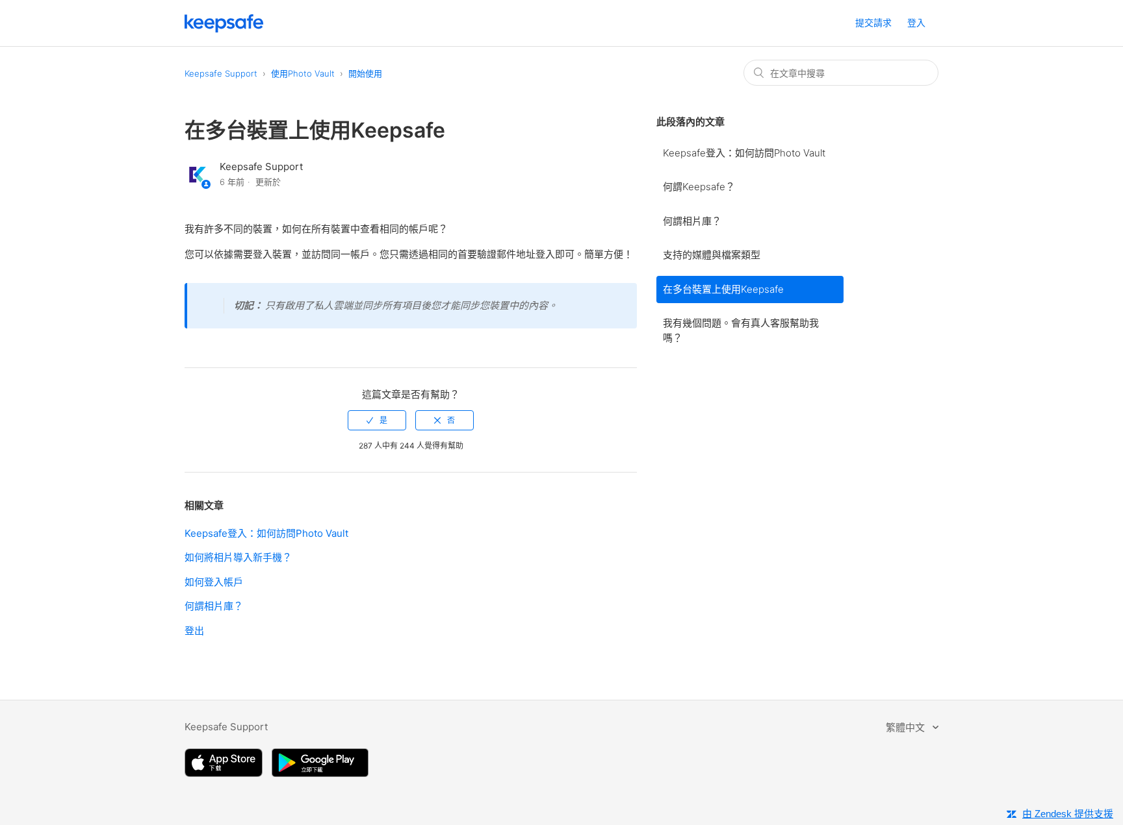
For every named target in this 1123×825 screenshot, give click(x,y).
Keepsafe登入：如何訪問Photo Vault (744, 153)
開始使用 (365, 73)
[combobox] (840, 73)
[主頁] (224, 29)
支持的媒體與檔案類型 (711, 255)
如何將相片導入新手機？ (238, 557)
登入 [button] (916, 22)
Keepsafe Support (221, 73)
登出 (194, 630)
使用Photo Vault (303, 73)
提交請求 (873, 22)
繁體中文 (906, 727)
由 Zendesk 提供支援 (1067, 813)
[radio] (377, 420)
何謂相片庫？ (692, 221)
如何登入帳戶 (214, 582)
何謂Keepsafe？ (699, 186)
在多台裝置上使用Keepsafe (723, 289)
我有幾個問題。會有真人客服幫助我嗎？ (741, 330)
